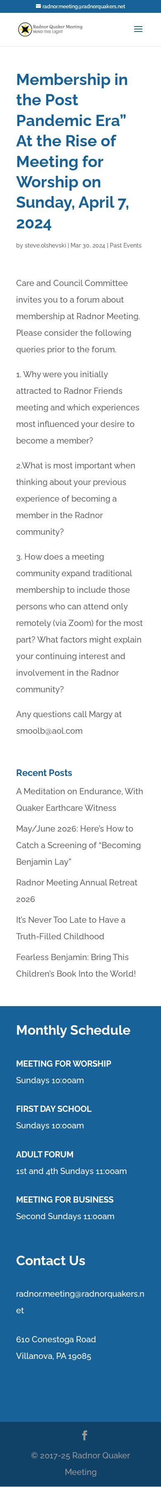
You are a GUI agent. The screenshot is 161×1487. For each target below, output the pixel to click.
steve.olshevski (45, 245)
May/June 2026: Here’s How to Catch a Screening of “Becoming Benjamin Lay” (78, 845)
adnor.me (37, 1294)
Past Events (126, 245)
